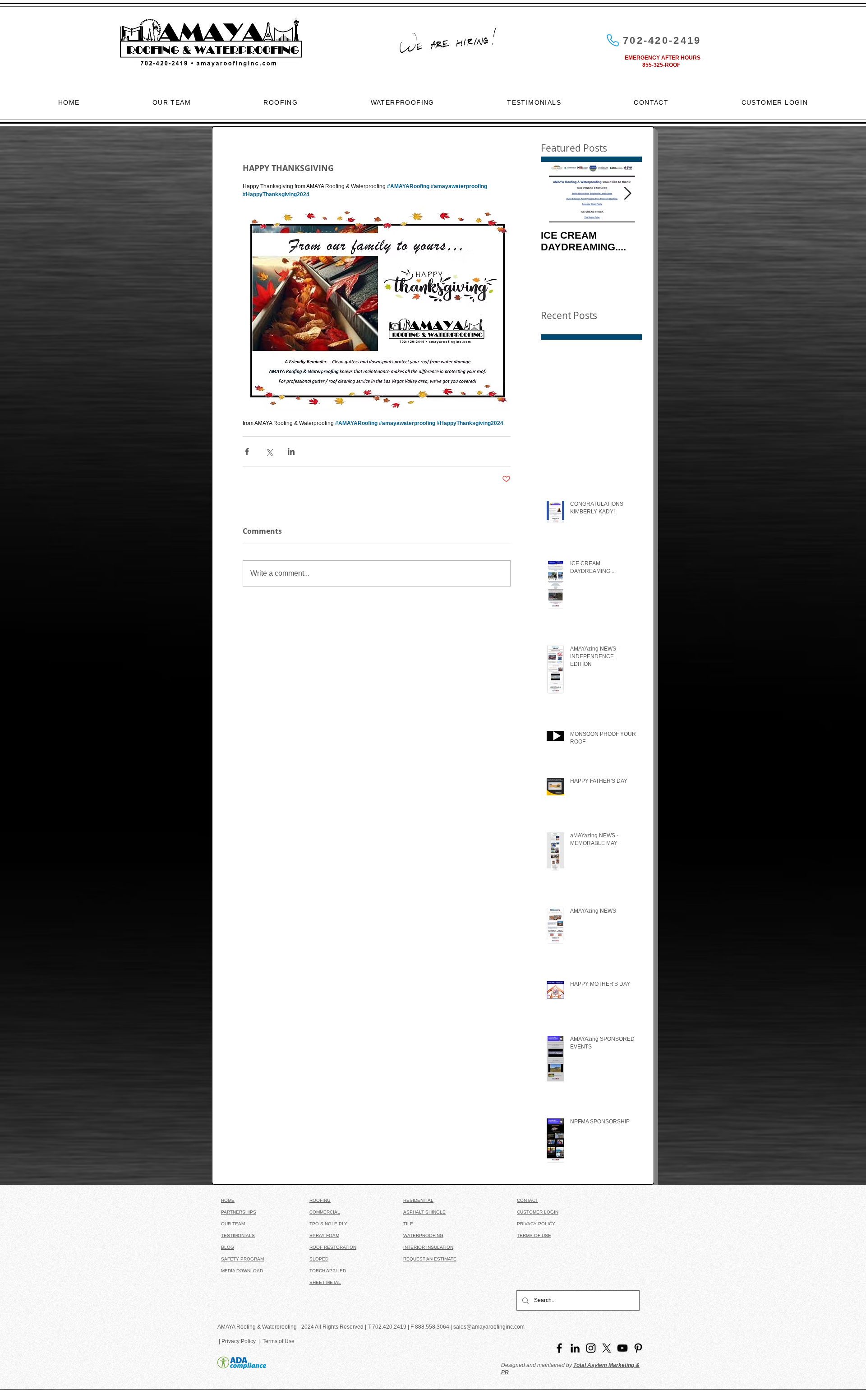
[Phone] (612, 40)
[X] (606, 1348)
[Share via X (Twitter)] (269, 451)
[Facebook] (559, 1348)
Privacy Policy (239, 1341)
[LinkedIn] (575, 1348)
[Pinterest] (638, 1348)
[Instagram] (591, 1348)
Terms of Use (277, 1341)
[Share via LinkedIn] (291, 451)
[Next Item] (627, 194)
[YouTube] (622, 1348)
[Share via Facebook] (247, 451)
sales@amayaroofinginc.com (489, 1327)
